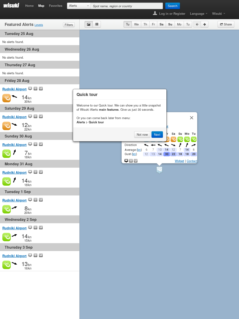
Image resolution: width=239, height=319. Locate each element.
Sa (161, 24)
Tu (127, 24)
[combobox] (79, 6)
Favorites (55, 5)
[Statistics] (41, 89)
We (136, 24)
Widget (179, 161)
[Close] (191, 117)
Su (170, 24)
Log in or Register (171, 13)
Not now (142, 134)
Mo (179, 24)
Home (29, 5)
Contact (192, 161)
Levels (39, 25)
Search (172, 6)
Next (157, 134)
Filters (69, 24)
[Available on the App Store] (231, 12)
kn (139, 149)
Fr (153, 24)
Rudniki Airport (14, 89)
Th (145, 24)
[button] (159, 170)
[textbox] (127, 6)
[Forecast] (35, 89)
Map (41, 5)
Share (227, 24)
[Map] (30, 89)
